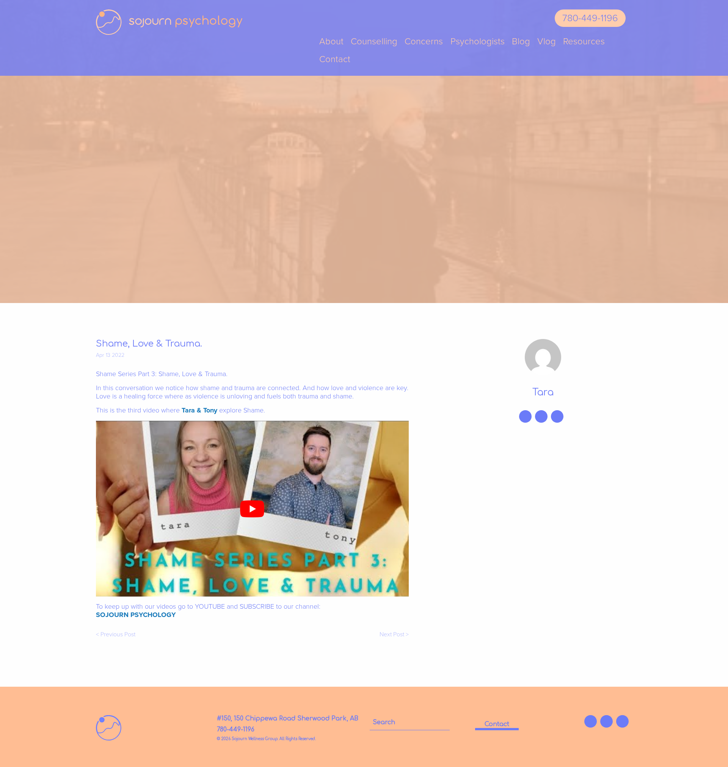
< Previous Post (115, 634)
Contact (334, 60)
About (331, 42)
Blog (521, 42)
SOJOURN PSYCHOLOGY (136, 615)
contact (497, 724)
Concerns (424, 42)
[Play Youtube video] (252, 509)
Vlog (546, 42)
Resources (584, 42)
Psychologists (477, 42)
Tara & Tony (199, 410)
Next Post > (394, 634)
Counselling (374, 42)
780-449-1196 (590, 18)
